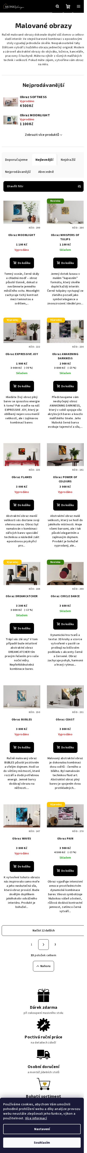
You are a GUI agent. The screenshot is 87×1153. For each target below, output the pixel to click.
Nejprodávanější (18, 171)
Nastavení (42, 1129)
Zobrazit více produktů (42, 134)
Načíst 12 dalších (44, 930)
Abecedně (46, 171)
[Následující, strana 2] (43, 944)
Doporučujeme (16, 159)
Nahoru (45, 966)
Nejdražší (68, 159)
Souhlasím (42, 1142)
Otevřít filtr (15, 186)
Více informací (36, 1118)
